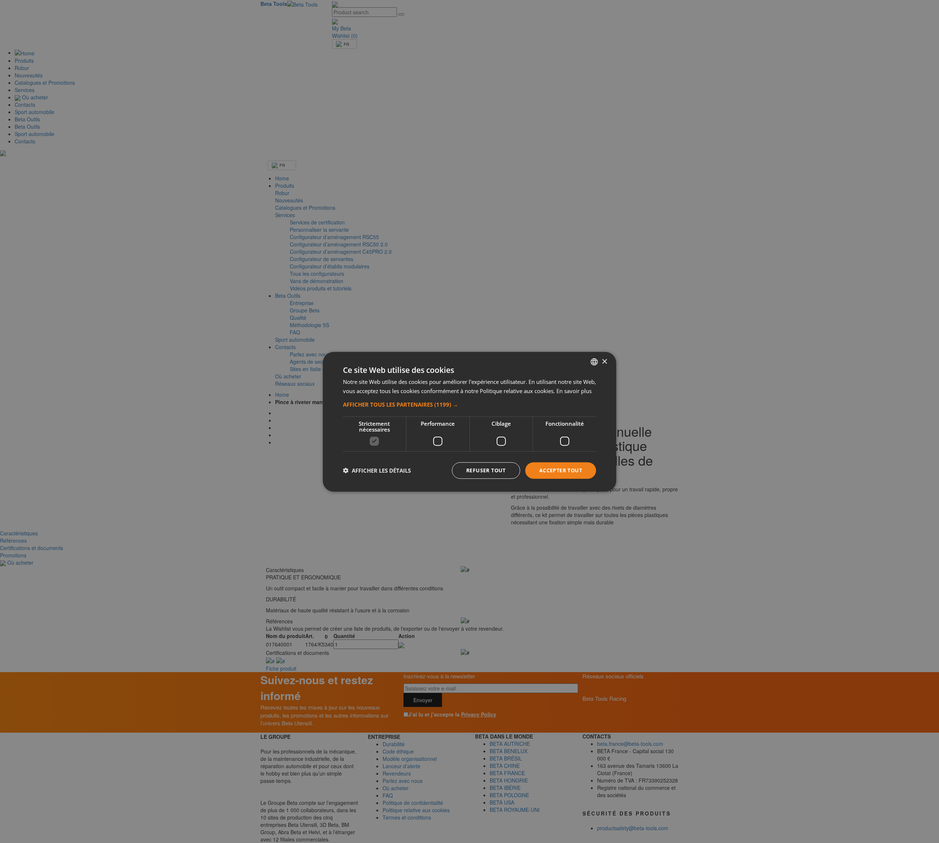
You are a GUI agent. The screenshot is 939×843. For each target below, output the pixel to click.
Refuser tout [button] (486, 469)
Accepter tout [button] (560, 469)
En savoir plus (574, 390)
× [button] (604, 361)
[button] (469, 404)
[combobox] (594, 361)
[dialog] (469, 421)
